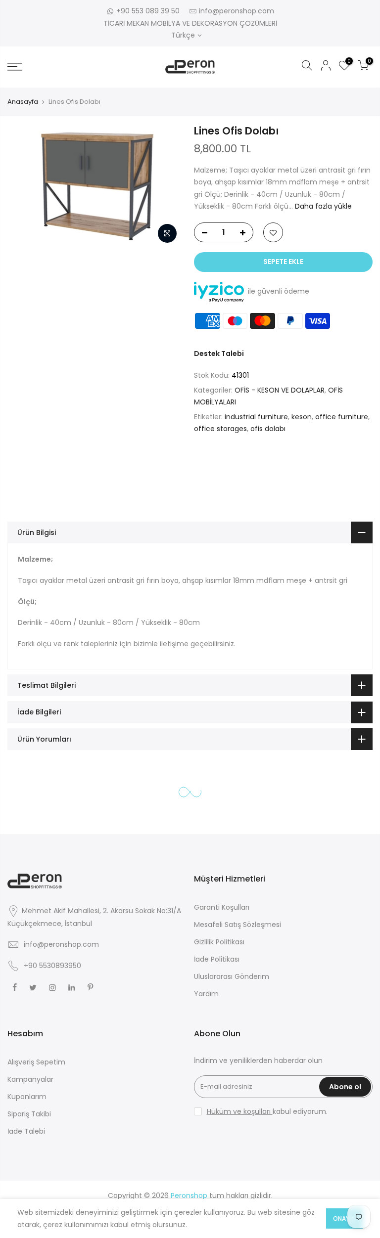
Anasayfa (22, 101)
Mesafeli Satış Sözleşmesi (237, 924)
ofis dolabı (267, 429)
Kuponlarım (27, 1097)
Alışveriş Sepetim (36, 1062)
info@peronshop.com (236, 11)
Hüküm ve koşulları (240, 1111)
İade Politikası (216, 959)
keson (301, 417)
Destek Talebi (219, 353)
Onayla (344, 1218)
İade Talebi (26, 1131)
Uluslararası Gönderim (231, 976)
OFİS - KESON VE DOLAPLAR (280, 390)
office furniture (341, 417)
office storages (220, 429)
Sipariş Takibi (29, 1114)
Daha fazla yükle (322, 206)
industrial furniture (256, 417)
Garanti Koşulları (221, 907)
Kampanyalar (30, 1079)
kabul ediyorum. (267, 1111)
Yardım (206, 994)
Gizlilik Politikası (219, 942)
